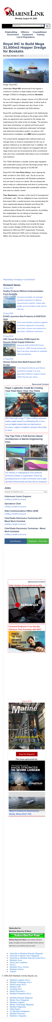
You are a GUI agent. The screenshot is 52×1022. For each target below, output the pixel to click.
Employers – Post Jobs (38, 541)
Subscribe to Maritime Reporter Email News (27, 958)
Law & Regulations (26, 37)
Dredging (18, 280)
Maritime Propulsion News (20, 993)
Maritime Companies (18, 1016)
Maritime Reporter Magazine (21, 998)
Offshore (25, 32)
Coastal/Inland (40, 32)
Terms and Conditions (18, 962)
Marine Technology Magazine (22, 1004)
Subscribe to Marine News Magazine (24, 956)
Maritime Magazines (18, 1007)
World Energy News (18, 984)
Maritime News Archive (19, 967)
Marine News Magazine (19, 1000)
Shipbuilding (11, 32)
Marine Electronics (17, 991)
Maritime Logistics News (20, 980)
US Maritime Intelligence (20, 1011)
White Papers (15, 1009)
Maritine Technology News (21, 982)
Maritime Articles (16, 969)
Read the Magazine (27, 754)
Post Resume (15, 541)
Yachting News (16, 989)
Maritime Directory (17, 1013)
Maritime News (16, 960)
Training (40, 35)
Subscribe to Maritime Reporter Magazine (26, 953)
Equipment (27, 35)
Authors (13, 971)
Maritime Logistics (17, 1002)
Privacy (13, 965)
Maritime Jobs (15, 987)
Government (13, 35)
